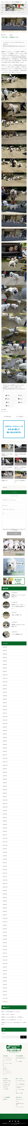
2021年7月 (5, 855)
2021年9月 (5, 848)
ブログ (17, 1101)
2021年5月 (5, 862)
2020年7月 (5, 897)
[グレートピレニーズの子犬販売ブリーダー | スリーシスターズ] (14, 1051)
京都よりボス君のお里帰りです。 (20, 454)
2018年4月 (5, 984)
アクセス (4, 1066)
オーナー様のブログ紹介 (20, 1081)
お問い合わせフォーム (20, 1099)
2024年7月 (5, 734)
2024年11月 (5, 720)
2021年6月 (5, 859)
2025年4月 (5, 702)
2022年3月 (5, 828)
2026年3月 (5, 664)
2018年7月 (5, 974)
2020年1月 (5, 914)
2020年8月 (5, 894)
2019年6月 (5, 935)
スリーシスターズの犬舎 (7, 1060)
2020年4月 (5, 904)
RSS (18, 1121)
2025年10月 (5, 681)
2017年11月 (5, 1001)
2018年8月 (5, 970)
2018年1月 (5, 994)
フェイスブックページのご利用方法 (20, 1087)
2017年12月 (5, 998)
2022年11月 (5, 803)
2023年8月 (5, 772)
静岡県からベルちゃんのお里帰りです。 (9, 1017)
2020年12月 (5, 880)
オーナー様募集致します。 (18, 634)
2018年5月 (5, 981)
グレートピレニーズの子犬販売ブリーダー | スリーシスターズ (17, 1124)
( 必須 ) (5, 505)
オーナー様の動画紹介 (20, 1084)
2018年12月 (5, 956)
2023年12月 (5, 758)
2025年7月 (5, 692)
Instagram (15, 1121)
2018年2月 (5, 991)
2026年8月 (5, 647)
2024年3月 (5, 748)
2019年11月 (5, 921)
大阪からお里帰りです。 (17, 615)
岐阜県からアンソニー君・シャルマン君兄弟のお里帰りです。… (18, 606)
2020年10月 (5, 887)
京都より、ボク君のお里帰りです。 (8, 1011)
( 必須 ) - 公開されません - (9, 509)
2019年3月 (5, 946)
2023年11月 (5, 761)
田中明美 (20, 1017)
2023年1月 (5, 796)
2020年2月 (5, 911)
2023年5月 (5, 782)
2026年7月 (5, 650)
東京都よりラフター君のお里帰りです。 (6, 454)
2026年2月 (5, 668)
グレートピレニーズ (7, 1071)
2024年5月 (5, 741)
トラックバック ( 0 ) (14, 495)
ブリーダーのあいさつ (7, 1057)
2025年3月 (5, 706)
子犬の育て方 (5, 1087)
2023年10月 (5, 765)
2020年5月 (5, 901)
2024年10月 (5, 723)
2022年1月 (5, 834)
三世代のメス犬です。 (5, 1014)
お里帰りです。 (4, 480)
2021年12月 (5, 838)
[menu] (26, 2)
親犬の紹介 (5, 1068)
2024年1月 (5, 754)
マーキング (3, 1033)
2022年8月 (5, 814)
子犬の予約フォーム (7, 1082)
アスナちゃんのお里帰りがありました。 (6, 468)
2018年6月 (5, 977)
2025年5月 (5, 699)
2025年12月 (5, 674)
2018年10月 (5, 963)
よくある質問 (5, 1089)
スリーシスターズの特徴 (7, 1064)
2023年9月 (5, 768)
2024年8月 (5, 730)
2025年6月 (5, 695)
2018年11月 (5, 960)
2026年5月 (5, 657)
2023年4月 (5, 786)
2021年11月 (5, 841)
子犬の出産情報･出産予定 (20, 1058)
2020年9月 (5, 890)
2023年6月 (5, 779)
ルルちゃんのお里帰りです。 (20, 481)
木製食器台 (5, 1099)
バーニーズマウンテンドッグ (7, 1073)
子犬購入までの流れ (7, 1080)
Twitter (10, 1121)
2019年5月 (5, 939)
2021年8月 (5, 852)
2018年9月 (5, 967)
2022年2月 (5, 831)
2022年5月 (5, 821)
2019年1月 (5, 953)
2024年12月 (5, 716)
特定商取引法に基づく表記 (20, 1104)
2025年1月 (5, 713)
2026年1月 (5, 671)
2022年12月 (5, 800)
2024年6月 (5, 737)
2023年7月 (5, 775)
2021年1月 (5, 876)
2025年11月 (5, 678)
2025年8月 (5, 688)
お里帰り (11, 34)
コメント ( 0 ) (14, 492)
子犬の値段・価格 (6, 1084)
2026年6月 (5, 654)
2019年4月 (5, 942)
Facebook (12, 1121)
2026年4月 (5, 661)
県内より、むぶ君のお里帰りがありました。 (20, 468)
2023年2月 (5, 793)
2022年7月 (5, 817)
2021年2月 (5, 873)
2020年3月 (5, 908)
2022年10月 (5, 807)
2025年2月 (5, 709)
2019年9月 (5, 925)
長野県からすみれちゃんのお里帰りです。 (18, 625)
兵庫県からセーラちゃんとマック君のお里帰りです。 (11, 1022)
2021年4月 (5, 866)
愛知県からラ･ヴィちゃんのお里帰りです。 (18, 595)
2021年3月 (5, 869)
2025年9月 (5, 685)
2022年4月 (5, 824)
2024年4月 (5, 744)
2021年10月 (5, 845)
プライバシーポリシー (20, 1107)
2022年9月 (5, 810)
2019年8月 (5, 928)
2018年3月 (5, 988)
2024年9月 (5, 727)
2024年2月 (5, 751)
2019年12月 (5, 918)
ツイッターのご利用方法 (20, 1090)
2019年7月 (5, 932)
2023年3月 (5, 789)
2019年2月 (5, 949)
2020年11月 (5, 883)
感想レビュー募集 (19, 1093)
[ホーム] (1, 11)
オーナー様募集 (19, 1061)
